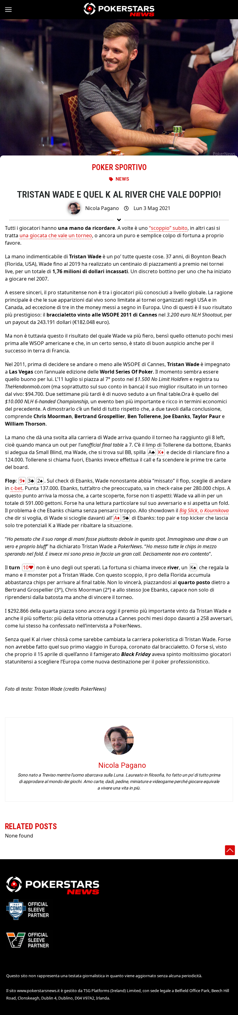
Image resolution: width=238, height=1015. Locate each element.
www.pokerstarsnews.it (38, 990)
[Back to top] (230, 850)
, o (204, 510)
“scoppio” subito (168, 228)
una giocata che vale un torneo (56, 235)
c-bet (16, 488)
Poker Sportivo (119, 167)
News (122, 179)
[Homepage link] (119, 9)
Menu (11, 9)
